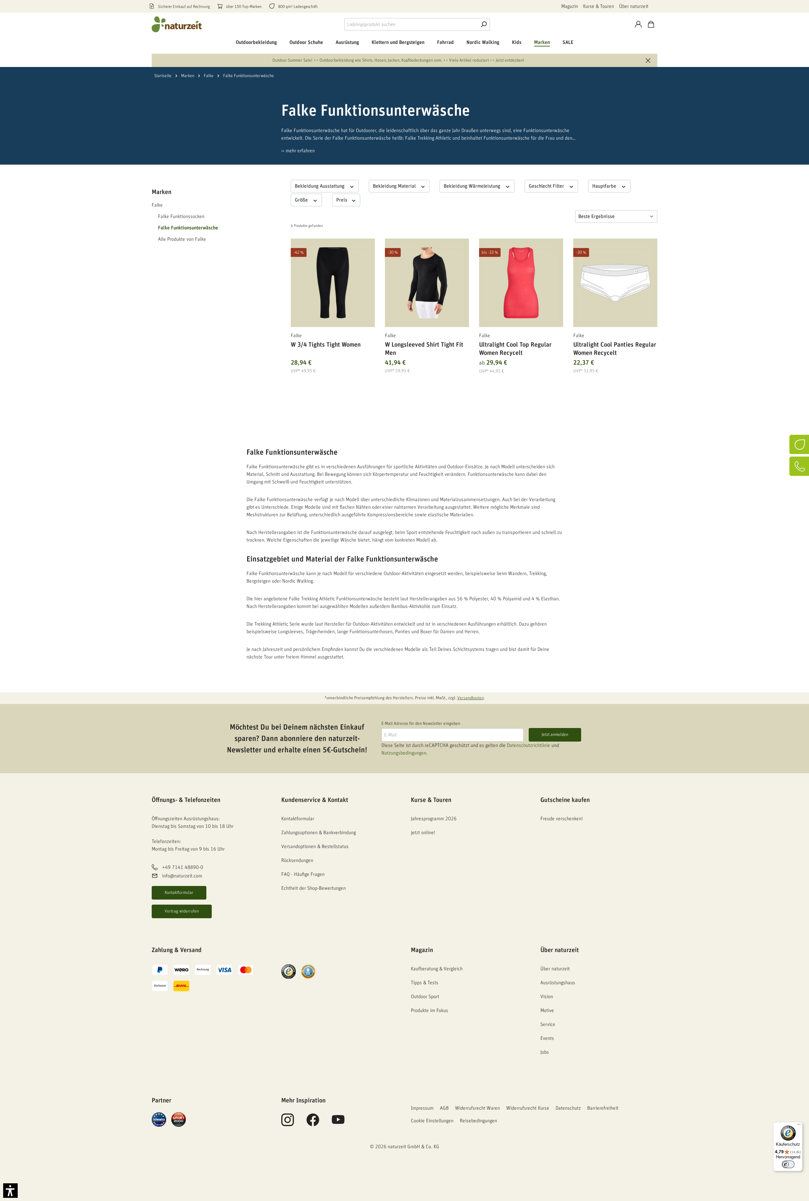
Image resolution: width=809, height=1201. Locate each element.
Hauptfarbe (604, 186)
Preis (342, 200)
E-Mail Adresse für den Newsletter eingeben (420, 723)
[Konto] (638, 24)
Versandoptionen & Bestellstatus (315, 846)
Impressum (422, 1108)
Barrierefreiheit (602, 1108)
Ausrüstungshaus (557, 982)
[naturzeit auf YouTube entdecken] (338, 1123)
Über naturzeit (633, 6)
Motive (547, 1010)
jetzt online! (423, 832)
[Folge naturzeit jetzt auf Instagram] (287, 1123)
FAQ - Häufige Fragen (303, 874)
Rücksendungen (297, 860)
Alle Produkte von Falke (182, 239)
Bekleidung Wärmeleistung (473, 186)
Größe (302, 200)
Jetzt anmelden (555, 734)
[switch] (788, 1164)
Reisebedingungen (478, 1120)
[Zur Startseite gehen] (177, 24)
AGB (444, 1108)
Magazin (569, 6)
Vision (546, 996)
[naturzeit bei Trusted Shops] (288, 971)
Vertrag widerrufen (182, 911)
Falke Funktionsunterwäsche (188, 227)
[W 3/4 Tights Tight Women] (333, 283)
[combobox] (410, 24)
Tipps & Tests (424, 982)
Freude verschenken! (561, 818)
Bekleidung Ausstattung (320, 186)
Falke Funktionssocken (181, 216)
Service (547, 1024)
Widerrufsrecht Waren (477, 1108)
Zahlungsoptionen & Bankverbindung (318, 832)
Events (547, 1038)
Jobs (544, 1052)
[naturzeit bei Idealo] (159, 1119)
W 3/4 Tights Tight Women (326, 345)
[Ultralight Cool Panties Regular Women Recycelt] (615, 283)
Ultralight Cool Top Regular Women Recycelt (515, 349)
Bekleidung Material (395, 186)
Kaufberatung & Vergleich (437, 968)
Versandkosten (470, 698)
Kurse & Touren (598, 6)
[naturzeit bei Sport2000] (178, 1119)
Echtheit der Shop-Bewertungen (313, 888)
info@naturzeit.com (182, 875)
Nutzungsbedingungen (403, 752)
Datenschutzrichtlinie (528, 745)
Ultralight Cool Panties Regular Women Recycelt (614, 349)
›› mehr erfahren (298, 150)
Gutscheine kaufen (565, 800)
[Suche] (483, 24)
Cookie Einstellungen (432, 1120)
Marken (161, 192)
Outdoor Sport (425, 996)
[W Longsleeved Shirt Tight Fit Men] (427, 283)
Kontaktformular (179, 892)
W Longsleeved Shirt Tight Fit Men (424, 349)
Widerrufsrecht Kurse (527, 1108)
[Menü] (799, 1126)
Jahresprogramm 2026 (434, 818)
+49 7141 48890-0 (182, 867)
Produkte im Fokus (429, 1010)
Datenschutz (568, 1108)
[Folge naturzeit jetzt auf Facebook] (313, 1123)
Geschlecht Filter (547, 186)
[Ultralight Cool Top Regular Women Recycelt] (521, 283)
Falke (157, 205)
